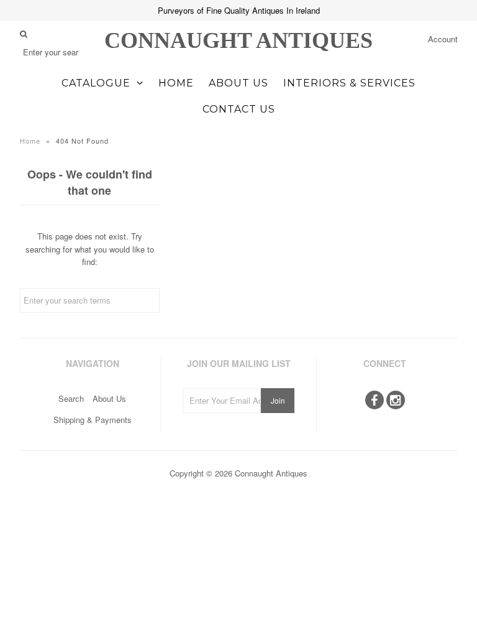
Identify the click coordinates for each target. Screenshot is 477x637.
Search (71, 398)
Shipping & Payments (92, 419)
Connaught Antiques (238, 40)
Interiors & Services (349, 83)
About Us (238, 83)
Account (443, 39)
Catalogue (95, 83)
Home (176, 83)
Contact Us (238, 109)
